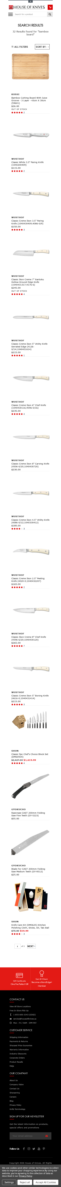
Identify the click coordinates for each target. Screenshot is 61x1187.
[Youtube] (39, 1149)
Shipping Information (19, 1037)
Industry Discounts (18, 1054)
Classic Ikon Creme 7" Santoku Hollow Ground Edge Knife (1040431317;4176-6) (27, 282)
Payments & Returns (19, 1041)
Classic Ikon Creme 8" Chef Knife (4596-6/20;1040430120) (28, 638)
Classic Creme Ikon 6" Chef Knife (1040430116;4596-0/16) (28, 406)
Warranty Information (19, 1050)
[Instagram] (29, 1149)
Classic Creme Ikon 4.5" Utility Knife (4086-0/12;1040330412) (30, 521)
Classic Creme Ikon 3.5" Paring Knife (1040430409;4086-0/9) (27, 222)
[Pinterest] (44, 1149)
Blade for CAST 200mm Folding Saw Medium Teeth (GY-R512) (28, 870)
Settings (9, 1182)
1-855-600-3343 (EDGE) (24, 1015)
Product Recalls (16, 1062)
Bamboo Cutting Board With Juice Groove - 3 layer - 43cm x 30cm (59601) (29, 100)
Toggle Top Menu (30, 1)
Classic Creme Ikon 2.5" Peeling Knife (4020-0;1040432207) (28, 579)
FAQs (12, 1066)
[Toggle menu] (10, 13)
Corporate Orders (17, 1058)
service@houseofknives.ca (24, 1019)
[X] (34, 1149)
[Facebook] (24, 1149)
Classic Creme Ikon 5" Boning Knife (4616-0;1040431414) (30, 696)
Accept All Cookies (46, 1182)
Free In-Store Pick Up (19, 1010)
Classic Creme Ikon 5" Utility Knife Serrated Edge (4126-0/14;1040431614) (29, 346)
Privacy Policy (25, 1176)
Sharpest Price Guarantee (21, 1045)
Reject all (25, 1182)
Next (30, 946)
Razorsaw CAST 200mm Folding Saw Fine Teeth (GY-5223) (28, 814)
